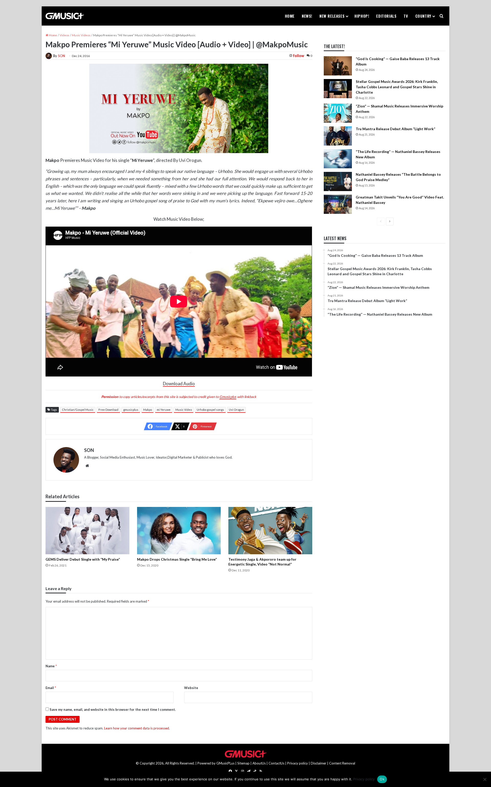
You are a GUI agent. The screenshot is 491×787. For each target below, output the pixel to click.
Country (423, 16)
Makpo (147, 409)
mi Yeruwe (164, 409)
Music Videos (81, 35)
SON (61, 56)
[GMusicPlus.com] (65, 16)
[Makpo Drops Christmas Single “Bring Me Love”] (179, 530)
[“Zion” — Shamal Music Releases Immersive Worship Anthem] (338, 113)
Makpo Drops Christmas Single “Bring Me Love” (177, 559)
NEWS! (307, 16)
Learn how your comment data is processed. (137, 728)
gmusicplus (130, 409)
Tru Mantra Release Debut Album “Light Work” (395, 129)
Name (51, 666)
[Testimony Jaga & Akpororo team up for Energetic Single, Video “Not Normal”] (270, 530)
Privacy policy (297, 763)
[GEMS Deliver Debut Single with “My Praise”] (87, 530)
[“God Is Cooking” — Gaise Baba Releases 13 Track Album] (338, 65)
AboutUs (259, 763)
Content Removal (342, 763)
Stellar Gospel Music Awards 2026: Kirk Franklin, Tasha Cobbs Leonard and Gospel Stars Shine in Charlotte (397, 86)
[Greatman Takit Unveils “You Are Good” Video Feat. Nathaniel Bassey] (338, 204)
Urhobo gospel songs (210, 409)
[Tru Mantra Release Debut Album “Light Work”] (338, 136)
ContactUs (276, 763)
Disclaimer (318, 763)
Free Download (108, 409)
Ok (382, 779)
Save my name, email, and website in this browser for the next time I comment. (113, 709)
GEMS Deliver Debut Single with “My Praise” (83, 559)
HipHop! (361, 16)
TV (406, 16)
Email (51, 688)
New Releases (331, 16)
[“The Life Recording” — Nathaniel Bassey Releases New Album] (338, 158)
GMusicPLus (225, 763)
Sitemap (243, 763)
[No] (484, 779)
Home (290, 16)
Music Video (183, 409)
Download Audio (179, 383)
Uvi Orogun (236, 409)
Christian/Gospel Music (78, 409)
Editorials (386, 16)
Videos (64, 35)
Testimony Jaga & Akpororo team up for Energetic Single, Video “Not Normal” (262, 561)
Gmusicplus (227, 397)
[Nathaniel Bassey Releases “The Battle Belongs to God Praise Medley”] (338, 181)
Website (191, 688)
